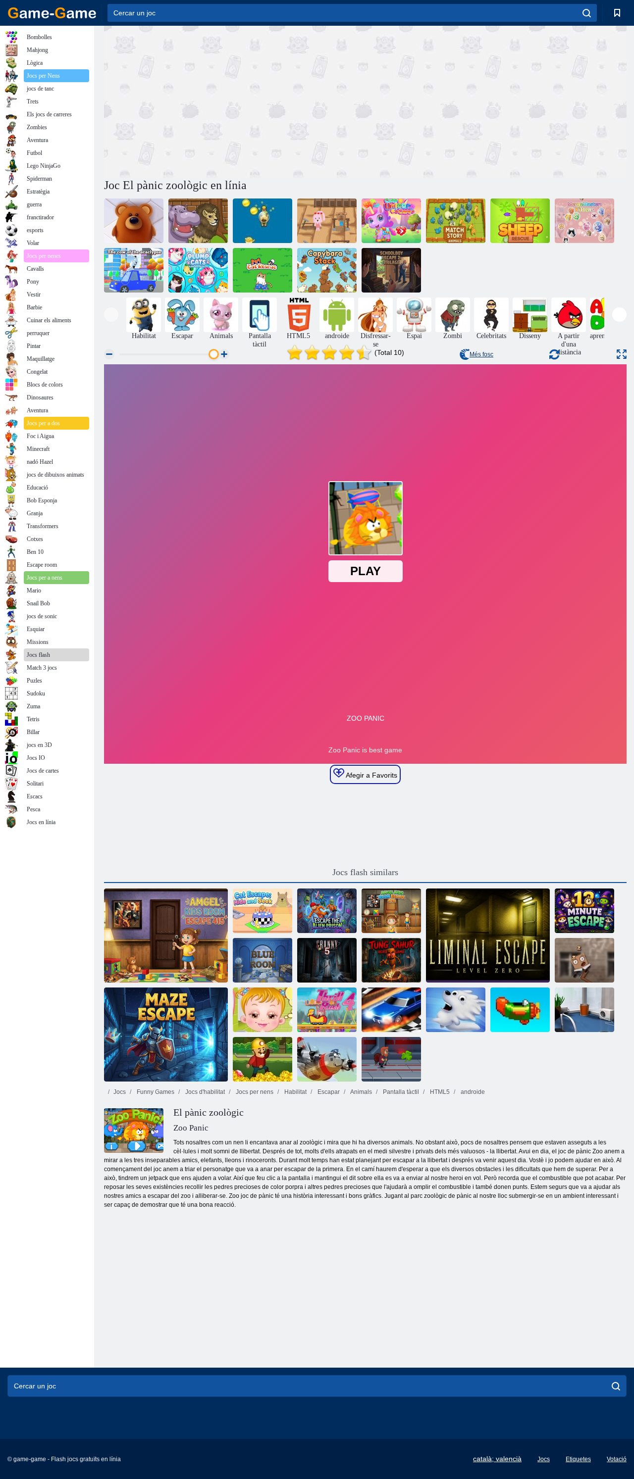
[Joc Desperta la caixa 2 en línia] (584, 960)
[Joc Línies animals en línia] (133, 220)
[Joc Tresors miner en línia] (262, 1059)
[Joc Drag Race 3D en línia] (391, 1009)
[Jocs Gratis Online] (52, 12)
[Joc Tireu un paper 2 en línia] (584, 1009)
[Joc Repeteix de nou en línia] (520, 1009)
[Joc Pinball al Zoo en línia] (198, 220)
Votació (617, 1459)
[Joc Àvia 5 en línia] (327, 960)
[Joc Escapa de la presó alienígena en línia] (327, 910)
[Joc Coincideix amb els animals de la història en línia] (455, 220)
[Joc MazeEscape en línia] (166, 1034)
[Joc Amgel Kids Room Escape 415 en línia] (166, 935)
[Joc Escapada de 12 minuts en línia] (584, 910)
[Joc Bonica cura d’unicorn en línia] (391, 220)
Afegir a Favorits (370, 775)
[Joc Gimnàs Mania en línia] (327, 220)
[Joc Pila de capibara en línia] (327, 270)
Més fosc (481, 354)
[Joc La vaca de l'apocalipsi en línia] (133, 270)
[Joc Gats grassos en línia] (198, 270)
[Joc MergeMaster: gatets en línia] (584, 220)
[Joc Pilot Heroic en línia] (327, 1059)
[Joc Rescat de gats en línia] (262, 270)
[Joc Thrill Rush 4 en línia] (327, 1009)
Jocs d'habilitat (204, 1091)
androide (472, 1091)
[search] (586, 12)
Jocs (119, 1091)
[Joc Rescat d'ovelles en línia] (520, 220)
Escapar (328, 1091)
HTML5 (439, 1091)
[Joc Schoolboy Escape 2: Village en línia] (391, 270)
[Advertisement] (235, 100)
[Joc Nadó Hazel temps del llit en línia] (262, 1009)
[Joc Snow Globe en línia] (455, 1009)
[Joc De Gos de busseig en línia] (262, 220)
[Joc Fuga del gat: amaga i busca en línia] (262, 910)
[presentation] (111, 314)
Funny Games (154, 1091)
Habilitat (295, 1091)
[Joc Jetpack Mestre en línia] (391, 1059)
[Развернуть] (622, 354)
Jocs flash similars (365, 872)
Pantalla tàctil (400, 1091)
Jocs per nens (253, 1091)
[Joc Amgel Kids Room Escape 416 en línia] (391, 910)
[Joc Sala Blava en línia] (262, 960)
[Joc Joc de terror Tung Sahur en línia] (391, 960)
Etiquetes (578, 1459)
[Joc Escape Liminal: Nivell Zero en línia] (488, 935)
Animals (360, 1091)
